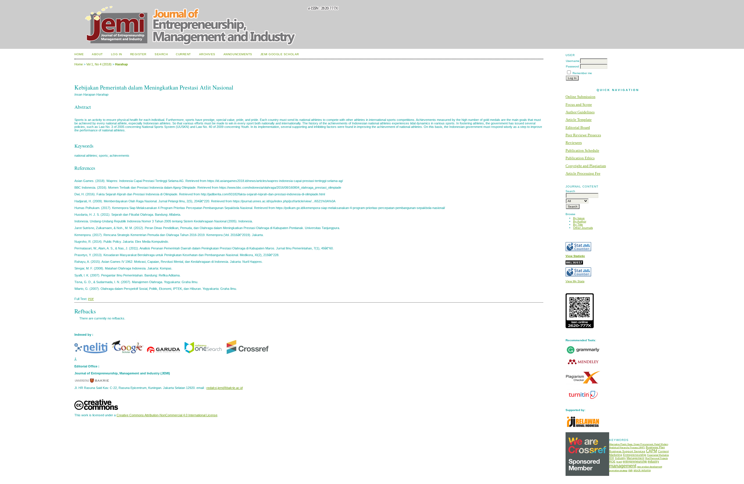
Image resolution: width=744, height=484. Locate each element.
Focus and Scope (579, 104)
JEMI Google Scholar (279, 54)
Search (161, 54)
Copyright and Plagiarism (586, 166)
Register (138, 54)
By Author (579, 221)
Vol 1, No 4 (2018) (99, 64)
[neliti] (91, 353)
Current (183, 54)
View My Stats (575, 281)
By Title (578, 224)
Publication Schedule (582, 150)
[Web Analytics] (574, 263)
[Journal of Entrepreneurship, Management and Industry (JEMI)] (203, 353)
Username (573, 60)
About (97, 54)
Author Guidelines (580, 112)
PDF (91, 299)
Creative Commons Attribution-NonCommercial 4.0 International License (167, 415)
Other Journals (583, 227)
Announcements (237, 54)
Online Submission (580, 96)
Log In (116, 54)
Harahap (121, 64)
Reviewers (574, 142)
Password (572, 66)
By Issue (579, 218)
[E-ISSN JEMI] (580, 327)
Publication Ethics (580, 158)
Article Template (579, 119)
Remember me (582, 73)
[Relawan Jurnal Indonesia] (583, 428)
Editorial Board (578, 127)
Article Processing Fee (583, 173)
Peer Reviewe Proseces (583, 135)
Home (79, 54)
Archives (207, 54)
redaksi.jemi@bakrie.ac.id (224, 388)
